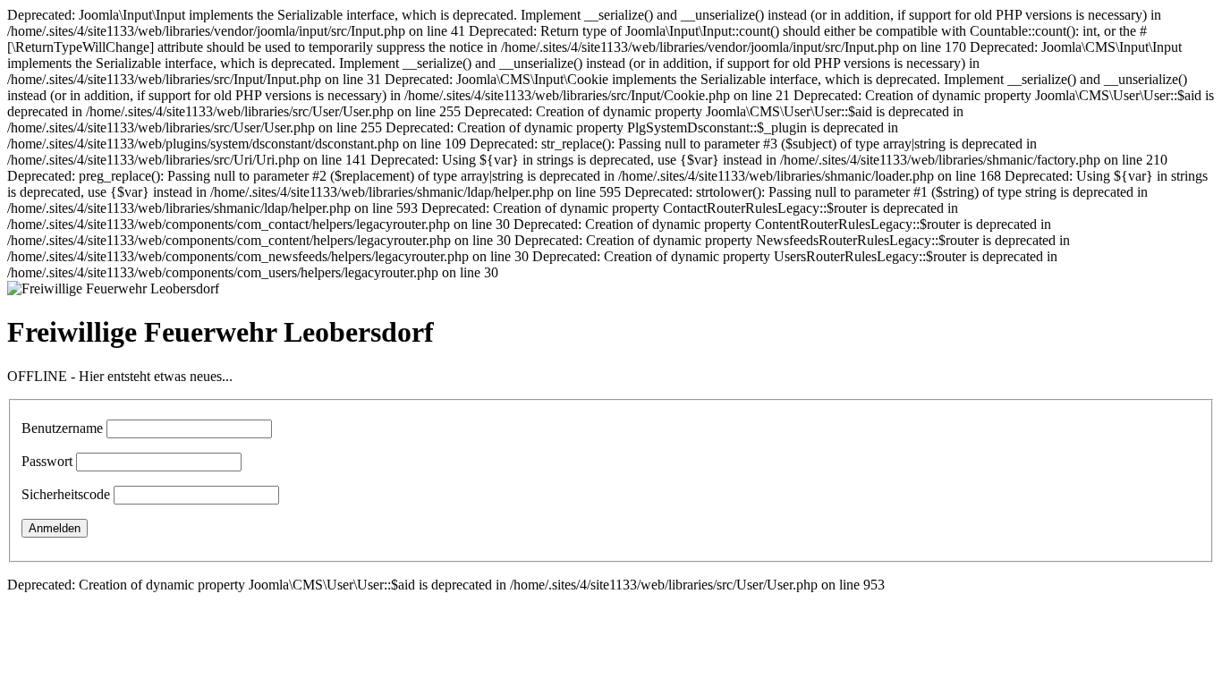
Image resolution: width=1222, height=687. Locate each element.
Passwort (46, 461)
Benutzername (62, 428)
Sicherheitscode (65, 494)
